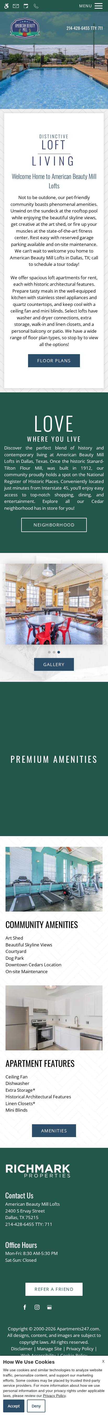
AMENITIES (54, 1131)
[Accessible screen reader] (6, 5)
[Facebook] (24, 1309)
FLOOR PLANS (54, 361)
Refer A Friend (54, 1289)
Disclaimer (22, 1349)
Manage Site (49, 1349)
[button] (49, 652)
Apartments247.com (78, 1329)
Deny (36, 1405)
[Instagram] (37, 1309)
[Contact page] (16, 5)
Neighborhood (54, 525)
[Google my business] (49, 1309)
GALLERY (54, 664)
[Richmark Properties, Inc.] (38, 1170)
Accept (14, 1405)
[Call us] (36, 5)
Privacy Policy (80, 1349)
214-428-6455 (85, 28)
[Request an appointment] (26, 5)
